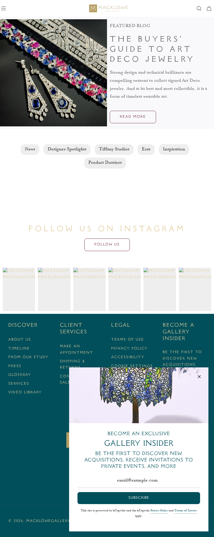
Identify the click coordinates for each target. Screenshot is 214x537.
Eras (146, 149)
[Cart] (209, 8)
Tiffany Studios (114, 149)
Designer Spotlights (67, 149)
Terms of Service (185, 510)
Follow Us (107, 244)
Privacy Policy (159, 510)
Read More (133, 117)
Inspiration (174, 149)
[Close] (199, 377)
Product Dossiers (105, 163)
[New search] (199, 8)
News (30, 149)
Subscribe (138, 498)
